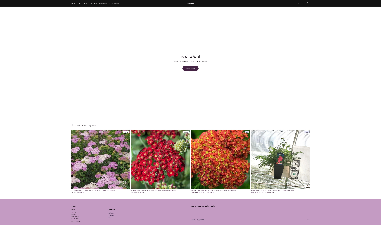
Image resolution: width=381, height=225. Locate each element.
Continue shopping (190, 68)
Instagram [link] (111, 215)
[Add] (246, 186)
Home (73, 209)
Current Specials (76, 221)
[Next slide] (127, 159)
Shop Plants (75, 216)
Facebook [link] (111, 213)
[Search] (299, 3)
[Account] (303, 3)
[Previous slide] (74, 159)
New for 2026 (75, 219)
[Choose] (306, 185)
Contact (73, 214)
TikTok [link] (110, 218)
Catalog (73, 212)
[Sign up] (307, 220)
